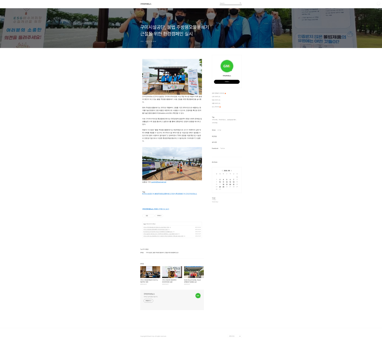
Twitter (222, 148)
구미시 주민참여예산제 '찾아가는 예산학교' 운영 (156, 227)
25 (223, 186)
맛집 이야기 (216, 100)
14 (233, 182)
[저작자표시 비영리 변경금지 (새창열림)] (165, 215)
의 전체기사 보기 (155, 209)
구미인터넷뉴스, (222, 119)
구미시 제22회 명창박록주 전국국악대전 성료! (155, 229)
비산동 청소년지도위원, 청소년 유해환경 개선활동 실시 (158, 231)
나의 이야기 (216, 96)
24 (220, 186)
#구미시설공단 (147, 194)
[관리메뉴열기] (378, 3)
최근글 (213, 130)
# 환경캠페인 (179, 194)
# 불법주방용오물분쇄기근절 (163, 194)
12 (227, 182)
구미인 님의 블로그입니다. (151, 296)
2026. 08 (227, 171)
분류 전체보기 (218, 93)
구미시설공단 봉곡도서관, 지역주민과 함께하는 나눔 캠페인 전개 (160, 234)
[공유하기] (150, 215)
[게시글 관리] (152, 215)
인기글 (219, 130)
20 (230, 184)
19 (227, 184)
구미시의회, (215, 119)
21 (233, 184)
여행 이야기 (216, 103)
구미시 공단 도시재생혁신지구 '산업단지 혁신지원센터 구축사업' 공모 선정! (163, 236)
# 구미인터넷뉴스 (190, 194)
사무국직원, (215, 123)
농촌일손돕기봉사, (231, 119)
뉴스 (145, 224)
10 (220, 182)
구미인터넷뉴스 (145, 4)
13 (230, 182)
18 (223, 184)
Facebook (215, 148)
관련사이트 (232, 336)
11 (223, 182)
